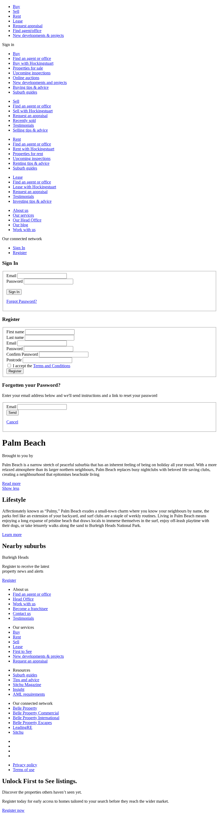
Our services (23, 215)
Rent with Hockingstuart (33, 149)
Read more (11, 483)
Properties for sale (28, 68)
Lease (18, 21)
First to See (22, 651)
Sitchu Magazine (27, 684)
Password (14, 281)
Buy (16, 6)
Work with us (24, 229)
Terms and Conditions (51, 366)
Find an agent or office (32, 58)
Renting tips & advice (31, 163)
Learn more (12, 534)
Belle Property (25, 708)
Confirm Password (22, 354)
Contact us (22, 613)
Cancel (12, 422)
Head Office (23, 599)
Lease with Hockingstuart (34, 187)
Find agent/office (27, 30)
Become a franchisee (30, 608)
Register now (13, 810)
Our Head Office (27, 220)
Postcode (14, 360)
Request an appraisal (30, 115)
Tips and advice (26, 680)
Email (11, 275)
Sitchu (18, 732)
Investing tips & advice (32, 201)
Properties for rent (28, 153)
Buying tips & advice (31, 87)
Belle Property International (36, 717)
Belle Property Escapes (32, 722)
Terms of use (23, 769)
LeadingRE (22, 727)
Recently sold (24, 120)
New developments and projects (40, 82)
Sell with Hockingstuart (33, 111)
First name (15, 332)
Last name (15, 337)
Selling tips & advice (30, 130)
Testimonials (23, 125)
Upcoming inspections (31, 73)
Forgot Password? (21, 301)
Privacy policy (25, 765)
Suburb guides (25, 92)
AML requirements (29, 694)
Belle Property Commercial (36, 713)
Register (9, 580)
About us (20, 210)
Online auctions (26, 77)
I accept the (41, 366)
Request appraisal (27, 26)
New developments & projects (38, 35)
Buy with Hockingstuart (33, 63)
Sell (16, 11)
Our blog (20, 225)
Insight (18, 689)
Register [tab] (20, 252)
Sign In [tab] (19, 248)
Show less (10, 488)
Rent (17, 16)
